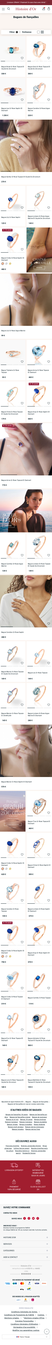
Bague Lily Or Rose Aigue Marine (13, 331)
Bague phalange (39, 1124)
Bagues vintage (12, 1124)
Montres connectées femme (31, 1146)
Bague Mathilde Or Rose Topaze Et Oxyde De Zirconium (39, 1081)
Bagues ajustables (40, 1122)
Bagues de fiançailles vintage (20, 1117)
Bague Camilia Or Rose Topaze (39, 998)
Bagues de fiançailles (40, 1102)
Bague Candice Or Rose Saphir (12, 632)
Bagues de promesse (39, 1117)
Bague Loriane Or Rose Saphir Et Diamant (39, 910)
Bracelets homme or (22, 1151)
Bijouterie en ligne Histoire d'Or (12, 1102)
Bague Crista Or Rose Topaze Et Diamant (12, 998)
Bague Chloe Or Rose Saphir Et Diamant (39, 866)
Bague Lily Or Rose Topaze (37, 673)
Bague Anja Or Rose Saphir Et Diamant (39, 413)
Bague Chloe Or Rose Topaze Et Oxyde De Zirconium (12, 413)
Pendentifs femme (29, 1153)
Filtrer (13, 32)
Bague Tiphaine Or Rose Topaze (10, 371)
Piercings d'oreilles (12, 1146)
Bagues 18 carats (26, 1119)
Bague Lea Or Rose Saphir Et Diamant (11, 109)
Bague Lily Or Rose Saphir (10, 217)
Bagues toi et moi (12, 1119)
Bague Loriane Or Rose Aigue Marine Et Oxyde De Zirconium (39, 217)
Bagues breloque (40, 1119)
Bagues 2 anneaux (25, 1122)
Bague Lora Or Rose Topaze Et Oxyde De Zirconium (12, 1081)
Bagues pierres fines (32, 1129)
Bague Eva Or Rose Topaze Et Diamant (12, 1039)
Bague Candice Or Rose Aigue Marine (39, 109)
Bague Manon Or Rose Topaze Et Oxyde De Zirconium (12, 673)
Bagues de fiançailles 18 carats (17, 1114)
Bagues (28, 1102)
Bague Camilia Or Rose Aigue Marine (12, 565)
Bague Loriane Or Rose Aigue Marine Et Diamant (38, 714)
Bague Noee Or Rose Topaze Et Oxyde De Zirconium (12, 68)
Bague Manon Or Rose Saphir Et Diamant (16, 782)
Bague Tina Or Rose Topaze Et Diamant (39, 822)
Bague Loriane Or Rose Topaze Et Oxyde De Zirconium (39, 565)
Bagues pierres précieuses (34, 1127)
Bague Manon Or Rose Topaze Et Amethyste (12, 714)
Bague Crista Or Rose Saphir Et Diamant (12, 259)
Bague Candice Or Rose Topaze (10, 910)
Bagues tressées (18, 1129)
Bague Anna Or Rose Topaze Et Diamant (38, 371)
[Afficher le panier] (49, 9)
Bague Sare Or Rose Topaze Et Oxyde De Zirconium (39, 68)
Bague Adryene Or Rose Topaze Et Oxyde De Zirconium (39, 1039)
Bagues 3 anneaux (11, 1122)
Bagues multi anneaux (15, 1127)
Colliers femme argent (21, 1148)
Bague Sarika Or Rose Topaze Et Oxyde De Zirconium (20, 177)
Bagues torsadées (25, 1124)
